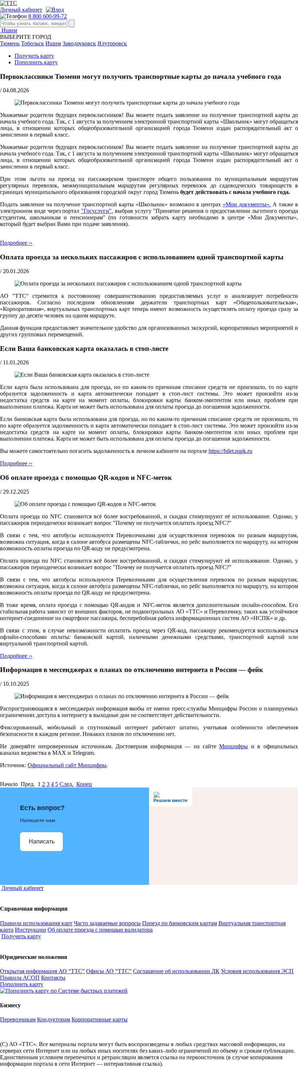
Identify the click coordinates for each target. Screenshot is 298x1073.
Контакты (53, 978)
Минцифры (233, 746)
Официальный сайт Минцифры (67, 765)
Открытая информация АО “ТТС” (42, 971)
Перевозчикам (18, 1019)
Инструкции (30, 930)
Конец (84, 784)
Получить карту (34, 56)
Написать (42, 841)
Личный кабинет (21, 10)
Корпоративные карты (100, 1019)
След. (66, 784)
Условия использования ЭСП (257, 971)
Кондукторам (53, 1019)
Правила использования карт (36, 923)
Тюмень (10, 43)
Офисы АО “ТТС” (109, 971)
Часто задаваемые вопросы (107, 923)
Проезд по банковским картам (179, 923)
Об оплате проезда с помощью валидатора (100, 930)
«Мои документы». (247, 204)
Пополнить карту (36, 62)
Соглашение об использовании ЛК (176, 971)
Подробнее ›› (16, 243)
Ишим (8, 30)
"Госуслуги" (96, 211)
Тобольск (32, 43)
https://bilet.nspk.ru (230, 451)
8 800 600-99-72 (47, 16)
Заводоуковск (79, 43)
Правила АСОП (20, 978)
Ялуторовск (112, 43)
